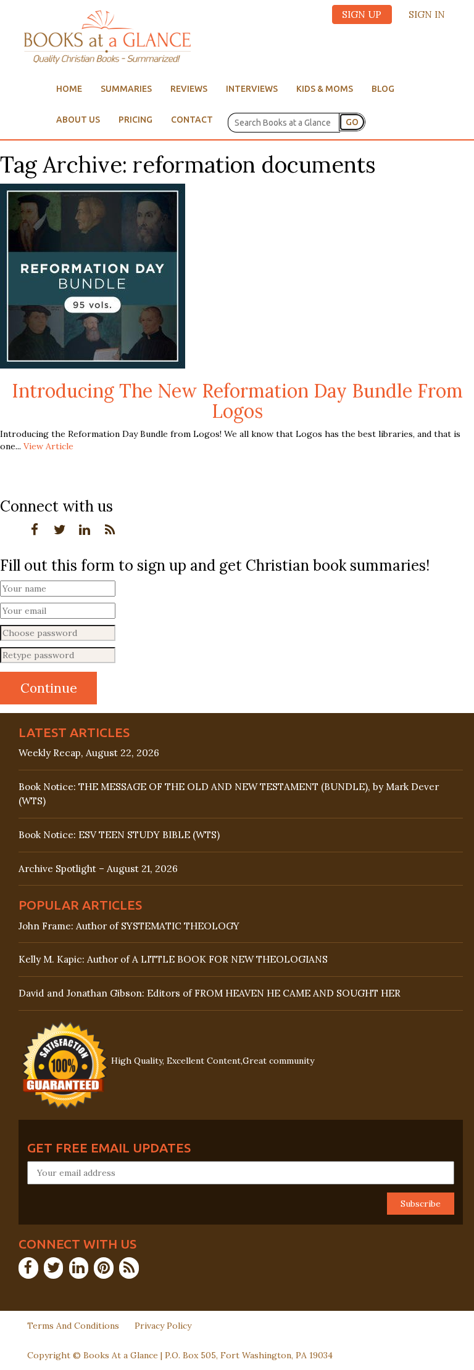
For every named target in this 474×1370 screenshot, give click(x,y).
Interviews (252, 89)
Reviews (188, 89)
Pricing (135, 119)
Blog (383, 89)
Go (352, 122)
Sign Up (361, 14)
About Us (78, 119)
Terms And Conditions (73, 1325)
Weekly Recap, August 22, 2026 (89, 753)
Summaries (126, 89)
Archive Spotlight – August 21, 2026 (98, 869)
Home (69, 89)
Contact (192, 119)
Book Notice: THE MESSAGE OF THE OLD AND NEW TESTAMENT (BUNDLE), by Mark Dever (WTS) (229, 794)
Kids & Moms (324, 89)
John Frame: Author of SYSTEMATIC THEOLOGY (129, 926)
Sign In (427, 14)
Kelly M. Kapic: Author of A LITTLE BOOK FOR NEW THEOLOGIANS (173, 959)
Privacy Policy (163, 1325)
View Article (48, 446)
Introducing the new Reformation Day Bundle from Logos (237, 401)
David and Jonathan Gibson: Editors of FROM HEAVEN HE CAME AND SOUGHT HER (210, 993)
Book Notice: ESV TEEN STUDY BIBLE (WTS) (119, 835)
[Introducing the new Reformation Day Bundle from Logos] (92, 275)
